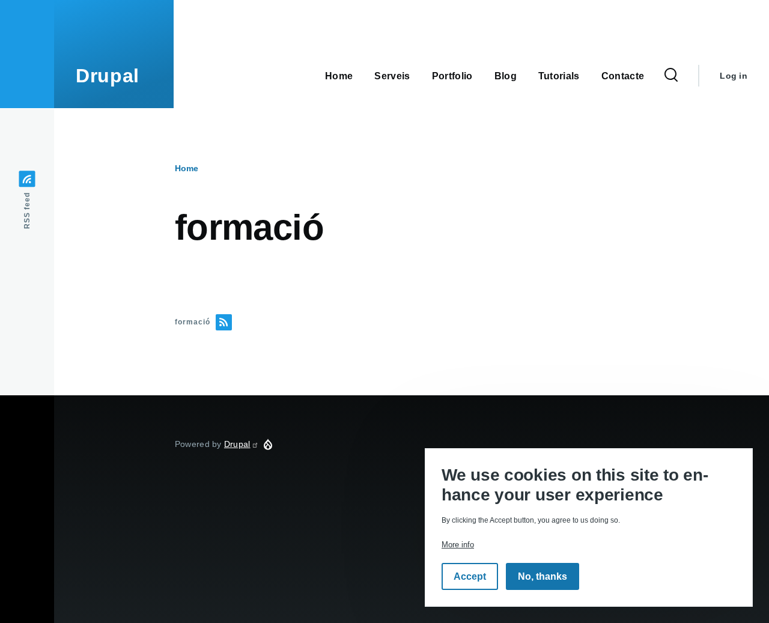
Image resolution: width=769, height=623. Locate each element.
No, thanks (542, 576)
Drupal (107, 76)
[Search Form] (671, 75)
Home (186, 168)
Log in (733, 76)
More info (458, 544)
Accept (470, 576)
